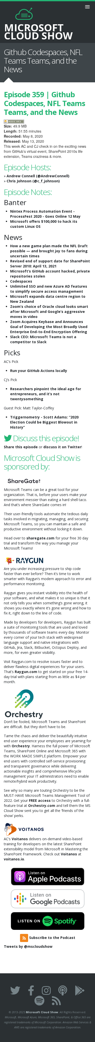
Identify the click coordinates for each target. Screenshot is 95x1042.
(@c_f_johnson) (46, 181)
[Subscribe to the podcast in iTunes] (63, 990)
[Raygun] (24, 560)
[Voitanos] (24, 829)
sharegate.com (40, 538)
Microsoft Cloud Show (42, 1012)
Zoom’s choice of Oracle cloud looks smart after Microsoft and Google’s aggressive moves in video (49, 311)
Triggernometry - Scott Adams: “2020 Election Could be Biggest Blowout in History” (44, 422)
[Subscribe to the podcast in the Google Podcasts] (79, 990)
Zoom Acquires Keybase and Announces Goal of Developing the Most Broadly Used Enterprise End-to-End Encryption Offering (48, 326)
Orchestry (21, 745)
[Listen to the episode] (14, 120)
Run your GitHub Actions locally (38, 370)
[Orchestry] (24, 703)
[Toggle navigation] (87, 7)
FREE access (40, 800)
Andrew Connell (21, 175)
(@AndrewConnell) (52, 175)
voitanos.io (14, 859)
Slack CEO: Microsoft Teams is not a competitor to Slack (43, 339)
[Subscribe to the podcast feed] (56, 1000)
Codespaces (21, 281)
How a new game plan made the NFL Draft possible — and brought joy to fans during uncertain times (49, 250)
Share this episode (21, 446)
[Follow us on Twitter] (15, 990)
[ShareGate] (24, 480)
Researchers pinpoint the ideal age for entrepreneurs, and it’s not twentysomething (45, 393)
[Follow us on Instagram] (46, 990)
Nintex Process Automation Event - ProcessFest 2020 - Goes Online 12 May (45, 214)
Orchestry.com (41, 805)
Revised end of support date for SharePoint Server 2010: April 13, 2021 (50, 263)
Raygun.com (26, 671)
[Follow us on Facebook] (31, 990)
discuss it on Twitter (62, 446)
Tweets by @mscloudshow (28, 946)
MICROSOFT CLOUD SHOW (38, 30)
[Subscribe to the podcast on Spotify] (39, 1000)
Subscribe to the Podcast (51, 937)
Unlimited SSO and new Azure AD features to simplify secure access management (48, 289)
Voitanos (20, 838)
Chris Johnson (19, 181)
